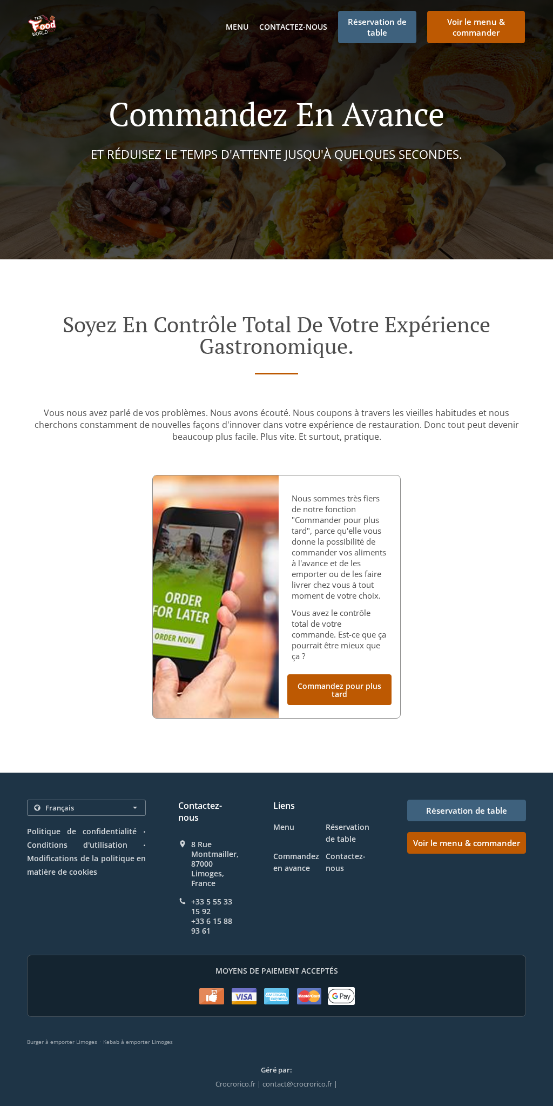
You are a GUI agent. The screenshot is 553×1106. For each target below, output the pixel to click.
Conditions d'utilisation (77, 845)
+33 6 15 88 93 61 (211, 926)
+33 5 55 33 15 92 (211, 906)
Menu (237, 27)
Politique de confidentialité (82, 831)
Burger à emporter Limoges (62, 1041)
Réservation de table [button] (377, 27)
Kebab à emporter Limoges (138, 1041)
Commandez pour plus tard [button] (339, 690)
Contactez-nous (293, 27)
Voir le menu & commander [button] (476, 27)
